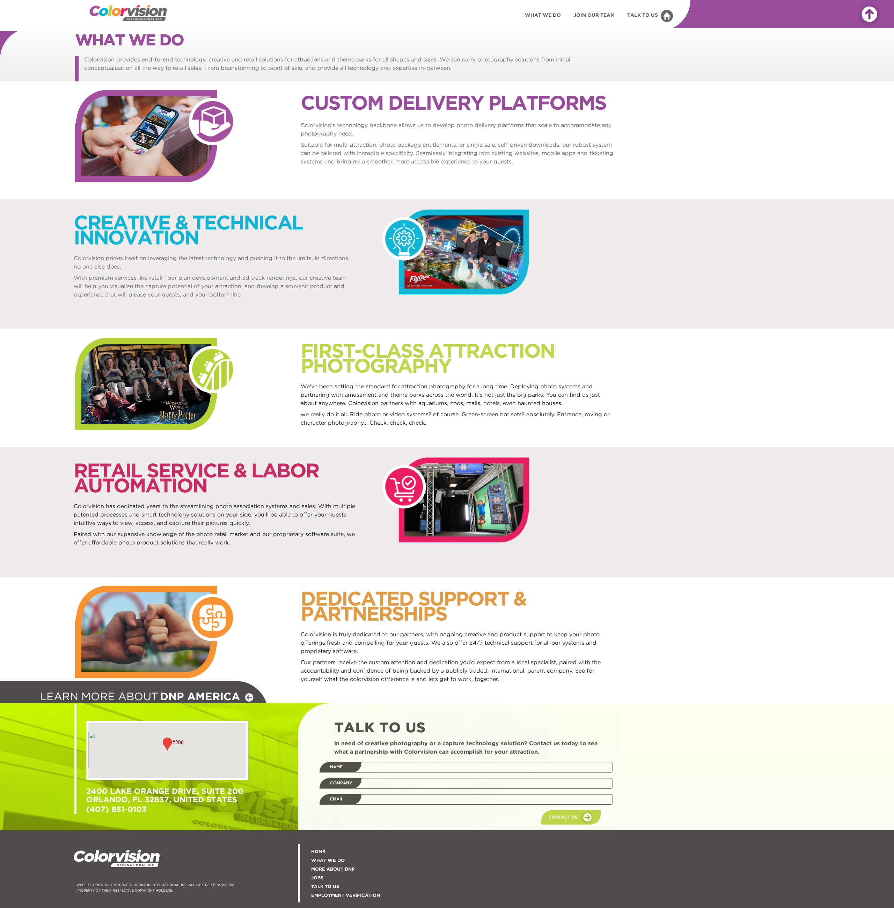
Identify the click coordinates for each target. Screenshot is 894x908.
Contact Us (563, 817)
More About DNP (333, 869)
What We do (328, 861)
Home (318, 852)
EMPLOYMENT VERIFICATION (345, 896)
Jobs (317, 878)
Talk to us (325, 887)
